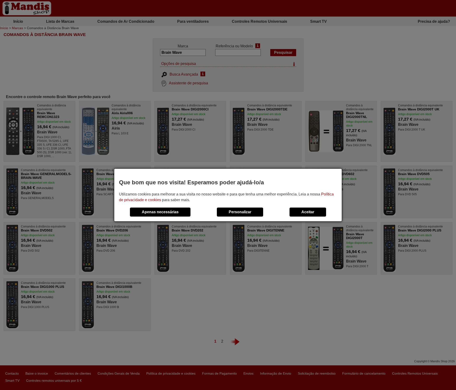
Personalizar (240, 212)
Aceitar (307, 212)
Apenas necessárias (160, 212)
